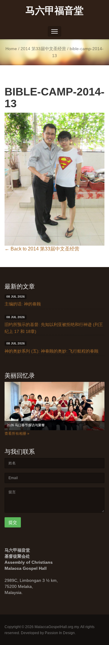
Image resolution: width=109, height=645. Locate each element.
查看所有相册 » (17, 433)
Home (11, 49)
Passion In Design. (60, 633)
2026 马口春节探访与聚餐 (26, 425)
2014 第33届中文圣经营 (43, 49)
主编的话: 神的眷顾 (23, 304)
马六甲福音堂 (54, 10)
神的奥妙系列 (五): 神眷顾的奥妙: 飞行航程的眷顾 (51, 351)
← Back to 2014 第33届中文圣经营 (42, 248)
